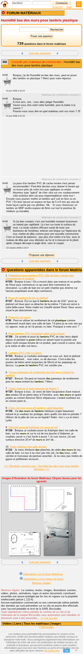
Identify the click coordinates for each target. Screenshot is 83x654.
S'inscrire (57, 6)
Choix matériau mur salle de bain (28, 446)
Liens (17, 623)
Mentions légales (41, 583)
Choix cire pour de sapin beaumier (35, 407)
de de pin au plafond (28, 297)
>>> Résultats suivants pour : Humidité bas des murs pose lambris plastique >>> (41, 468)
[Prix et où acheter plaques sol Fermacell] (22, 53)
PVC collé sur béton (25, 352)
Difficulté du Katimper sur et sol (32, 427)
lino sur (19, 317)
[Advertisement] (39, 149)
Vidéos (7, 623)
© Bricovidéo (46, 627)
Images (56, 623)
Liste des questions (40, 53)
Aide (68, 6)
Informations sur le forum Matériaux (42, 574)
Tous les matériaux (36, 623)
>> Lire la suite (47, 618)
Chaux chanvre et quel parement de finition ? (33, 388)
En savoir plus (52, 651)
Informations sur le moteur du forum (43, 579)
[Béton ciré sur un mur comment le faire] (58, 53)
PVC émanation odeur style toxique (36, 333)
